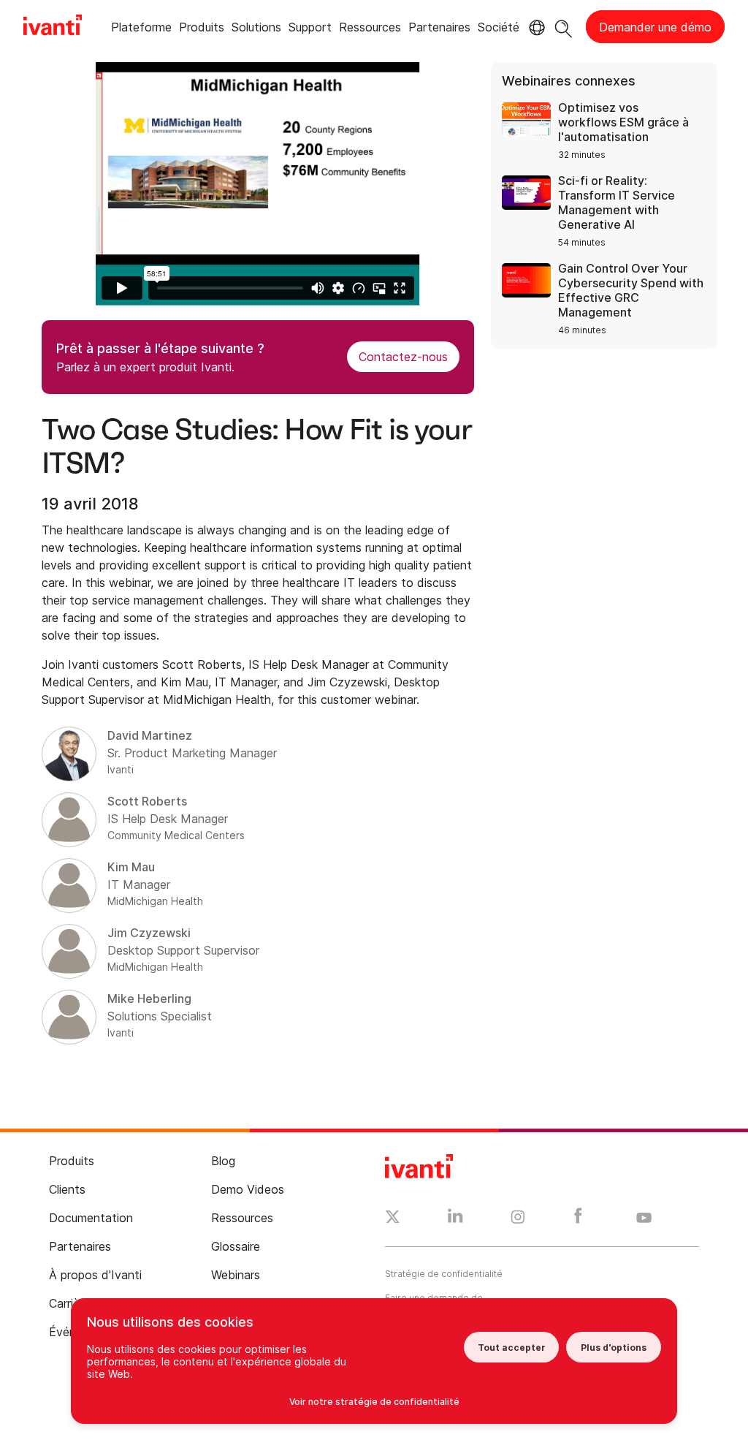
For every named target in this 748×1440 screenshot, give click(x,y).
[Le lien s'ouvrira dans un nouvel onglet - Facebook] (578, 1219)
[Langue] (534, 28)
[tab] (141, 29)
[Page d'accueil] (52, 27)
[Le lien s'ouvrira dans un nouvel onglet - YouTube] (644, 1218)
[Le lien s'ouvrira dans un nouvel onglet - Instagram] (518, 1219)
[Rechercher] (563, 26)
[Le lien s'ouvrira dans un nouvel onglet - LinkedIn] (455, 1219)
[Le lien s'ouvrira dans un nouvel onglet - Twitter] (392, 1218)
